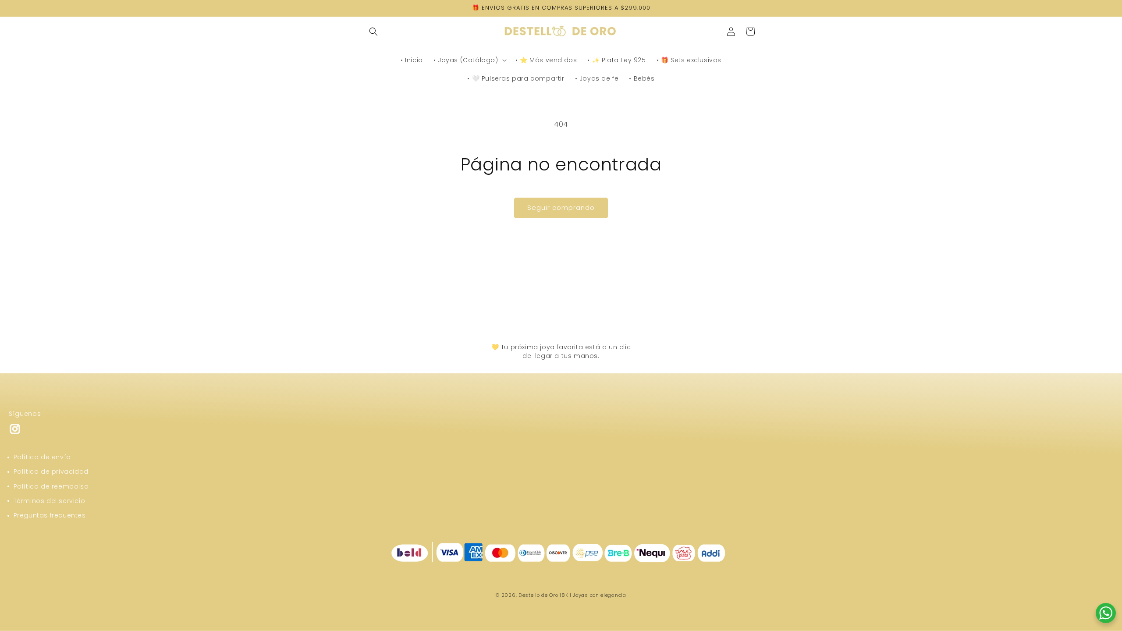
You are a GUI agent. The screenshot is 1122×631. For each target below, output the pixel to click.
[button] (373, 31)
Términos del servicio (49, 500)
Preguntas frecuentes (50, 515)
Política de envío (42, 457)
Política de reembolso (51, 486)
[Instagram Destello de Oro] (15, 433)
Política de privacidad (51, 471)
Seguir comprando (561, 207)
